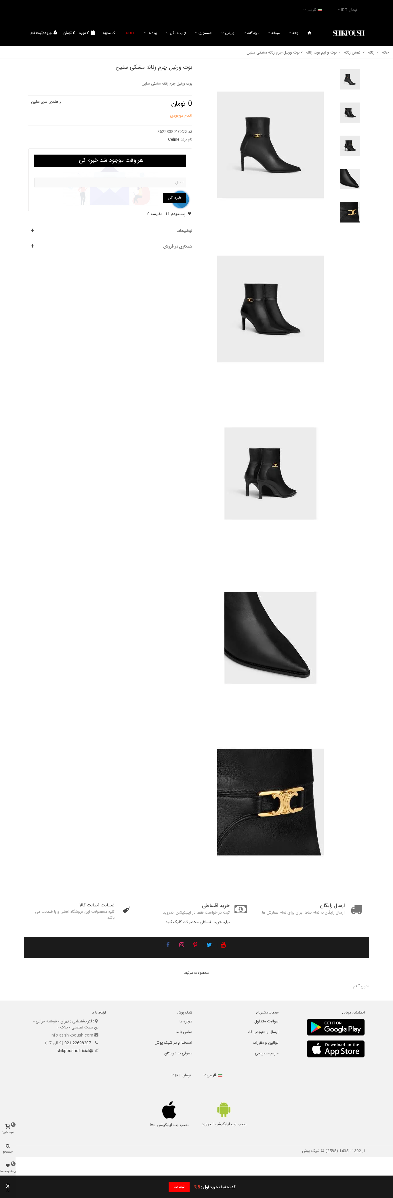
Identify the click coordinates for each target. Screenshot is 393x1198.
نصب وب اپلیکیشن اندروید (224, 1124)
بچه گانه (253, 33)
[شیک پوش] (349, 33)
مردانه (275, 33)
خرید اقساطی (216, 906)
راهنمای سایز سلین (46, 101)
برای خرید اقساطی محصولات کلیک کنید (197, 922)
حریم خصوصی (266, 1053)
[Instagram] (181, 945)
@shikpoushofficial (75, 1050)
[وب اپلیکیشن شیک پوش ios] (169, 1110)
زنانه (295, 33)
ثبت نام (179, 1187)
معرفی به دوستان (178, 1053)
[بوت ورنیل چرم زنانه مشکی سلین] (270, 145)
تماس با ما (184, 1032)
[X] (209, 945)
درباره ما (186, 1021)
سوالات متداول (266, 1021)
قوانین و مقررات (265, 1042)
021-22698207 (78, 1043)
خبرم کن (174, 198)
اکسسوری (205, 33)
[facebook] (167, 945)
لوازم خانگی (178, 33)
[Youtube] (223, 945)
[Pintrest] (195, 945)
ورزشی (229, 33)
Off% (130, 33)
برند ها (152, 33)
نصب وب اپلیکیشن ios (169, 1125)
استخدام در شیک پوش (173, 1042)
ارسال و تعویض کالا (262, 1032)
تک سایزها (109, 33)
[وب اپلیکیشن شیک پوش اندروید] (224, 1109)
